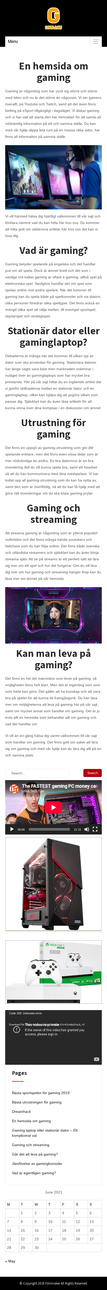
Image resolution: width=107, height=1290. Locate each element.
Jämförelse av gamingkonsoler (37, 1163)
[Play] (12, 829)
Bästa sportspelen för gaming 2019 (41, 1093)
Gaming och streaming (30, 1145)
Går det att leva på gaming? (35, 1154)
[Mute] (86, 829)
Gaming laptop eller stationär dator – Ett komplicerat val (45, 1133)
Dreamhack (21, 1111)
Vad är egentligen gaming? (34, 1173)
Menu (13, 41)
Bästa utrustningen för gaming (37, 1102)
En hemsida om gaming (31, 1121)
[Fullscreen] (95, 829)
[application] (53, 807)
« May (10, 1261)
